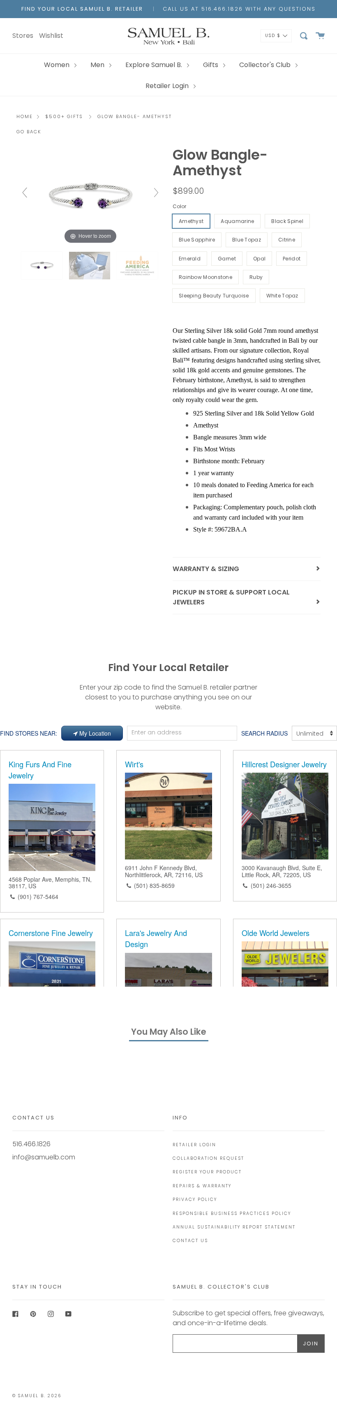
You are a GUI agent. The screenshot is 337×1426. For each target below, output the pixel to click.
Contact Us (190, 1241)
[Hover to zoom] (90, 196)
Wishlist (51, 35)
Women (57, 65)
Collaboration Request (208, 1158)
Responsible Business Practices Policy (232, 1213)
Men (98, 65)
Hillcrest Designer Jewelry (284, 764)
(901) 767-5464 (38, 896)
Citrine (286, 239)
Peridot (291, 258)
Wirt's (134, 764)
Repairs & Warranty (202, 1186)
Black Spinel (287, 221)
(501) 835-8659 (154, 885)
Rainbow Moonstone (205, 277)
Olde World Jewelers (275, 932)
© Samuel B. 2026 (36, 1396)
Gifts (211, 65)
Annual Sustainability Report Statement (234, 1227)
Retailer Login (167, 86)
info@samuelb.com (43, 1157)
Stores (22, 35)
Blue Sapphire (197, 239)
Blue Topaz (246, 239)
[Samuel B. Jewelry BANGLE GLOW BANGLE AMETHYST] (42, 265)
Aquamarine (237, 221)
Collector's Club (265, 65)
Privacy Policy (195, 1199)
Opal (259, 258)
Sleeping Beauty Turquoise (214, 295)
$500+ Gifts (64, 116)
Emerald (190, 258)
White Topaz (282, 295)
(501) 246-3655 (271, 885)
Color (179, 206)
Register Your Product (207, 1172)
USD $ (273, 35)
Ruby (256, 277)
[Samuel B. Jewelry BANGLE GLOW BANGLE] (90, 265)
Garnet (227, 258)
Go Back (29, 131)
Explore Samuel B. (154, 65)
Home (24, 116)
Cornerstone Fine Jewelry (51, 932)
